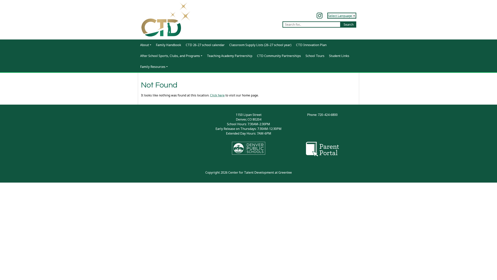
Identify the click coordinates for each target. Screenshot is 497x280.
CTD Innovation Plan (311, 45)
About (144, 45)
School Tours (315, 56)
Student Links (339, 56)
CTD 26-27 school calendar (205, 45)
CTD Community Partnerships (279, 56)
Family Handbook (168, 45)
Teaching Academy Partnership (229, 56)
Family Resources (152, 67)
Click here (217, 95)
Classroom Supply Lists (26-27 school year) (260, 45)
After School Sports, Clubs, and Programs (170, 56)
